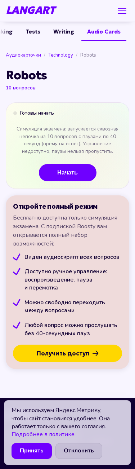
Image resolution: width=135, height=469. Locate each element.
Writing (63, 31)
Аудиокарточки (23, 55)
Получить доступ (63, 353)
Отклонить (79, 451)
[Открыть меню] (122, 11)
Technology (60, 55)
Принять (32, 451)
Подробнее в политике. (44, 434)
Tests (33, 31)
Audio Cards (104, 31)
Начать (67, 172)
